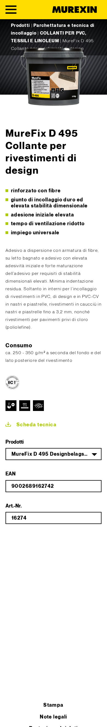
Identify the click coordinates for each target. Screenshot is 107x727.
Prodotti (20, 25)
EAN (10, 474)
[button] (10, 717)
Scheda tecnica (36, 424)
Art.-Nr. (13, 506)
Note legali (53, 717)
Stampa (53, 705)
